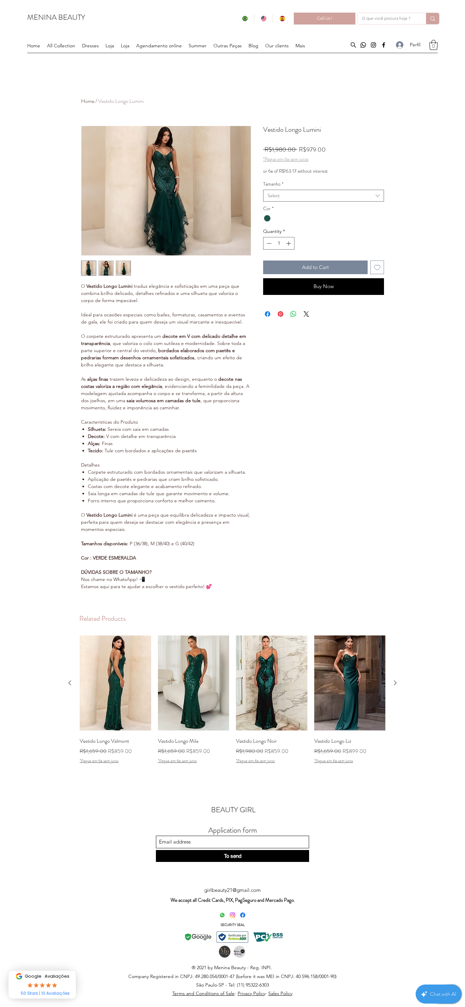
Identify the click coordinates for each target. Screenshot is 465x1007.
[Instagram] (373, 45)
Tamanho (273, 184)
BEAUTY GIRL (233, 809)
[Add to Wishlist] (377, 267)
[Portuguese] (245, 18)
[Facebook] (383, 45)
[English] (263, 18)
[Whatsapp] (363, 45)
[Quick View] (115, 682)
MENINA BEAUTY (56, 17)
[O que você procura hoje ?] (432, 18)
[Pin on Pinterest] (280, 314)
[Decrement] (268, 243)
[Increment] (289, 243)
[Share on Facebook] (267, 314)
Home (87, 101)
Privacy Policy (251, 993)
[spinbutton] (279, 243)
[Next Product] (395, 683)
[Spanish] (282, 18)
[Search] (353, 45)
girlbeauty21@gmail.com (232, 890)
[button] (227, 46)
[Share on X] (306, 314)
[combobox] (323, 196)
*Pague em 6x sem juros (285, 159)
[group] (232, 704)
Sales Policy (280, 993)
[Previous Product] (70, 683)
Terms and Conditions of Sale (203, 993)
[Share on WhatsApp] (293, 314)
